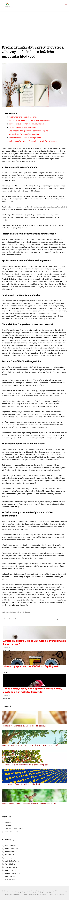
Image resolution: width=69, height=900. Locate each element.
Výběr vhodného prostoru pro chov (23, 117)
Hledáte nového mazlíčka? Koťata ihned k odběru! (24, 726)
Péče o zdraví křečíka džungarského (23, 127)
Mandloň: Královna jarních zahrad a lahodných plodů (25, 765)
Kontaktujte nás (24, 612)
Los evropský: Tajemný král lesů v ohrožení (21, 784)
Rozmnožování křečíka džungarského (24, 134)
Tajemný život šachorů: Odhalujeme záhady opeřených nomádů (30, 745)
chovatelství (64, 619)
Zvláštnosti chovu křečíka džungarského (25, 138)
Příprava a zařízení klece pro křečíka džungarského (29, 120)
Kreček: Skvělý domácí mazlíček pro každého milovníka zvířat (29, 804)
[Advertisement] (34, 24)
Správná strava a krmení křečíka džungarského (28, 124)
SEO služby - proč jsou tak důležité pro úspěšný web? (31, 666)
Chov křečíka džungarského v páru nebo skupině (28, 131)
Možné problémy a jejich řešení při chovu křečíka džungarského (34, 141)
